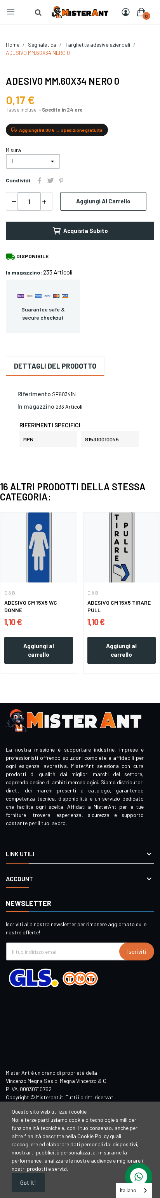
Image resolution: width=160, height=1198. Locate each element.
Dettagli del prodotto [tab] (55, 366)
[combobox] (134, 1190)
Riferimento (34, 393)
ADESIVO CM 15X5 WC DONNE (30, 606)
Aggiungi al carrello (103, 201)
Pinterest (61, 180)
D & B (9, 592)
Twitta (50, 180)
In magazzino (35, 406)
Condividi (39, 180)
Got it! (28, 1182)
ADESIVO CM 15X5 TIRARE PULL (119, 606)
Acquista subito (85, 230)
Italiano (128, 1190)
